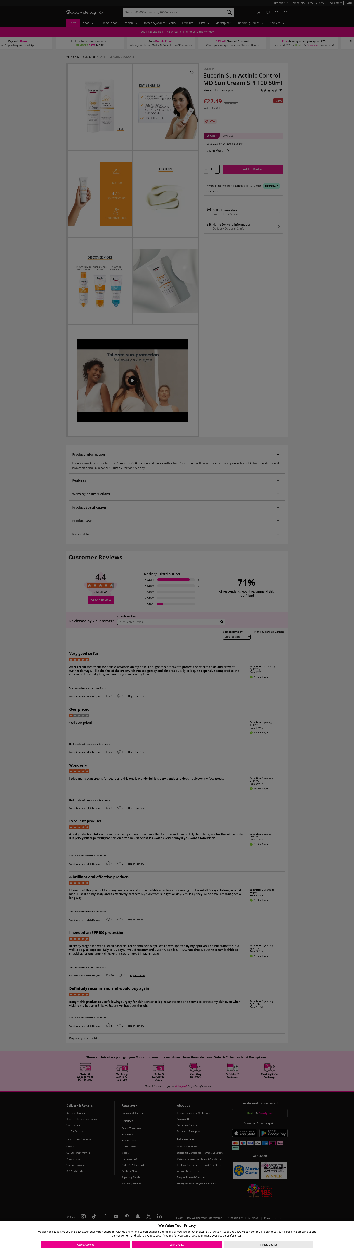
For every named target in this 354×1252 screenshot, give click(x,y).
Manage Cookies (268, 1244)
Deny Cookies (176, 1244)
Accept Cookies (85, 1244)
